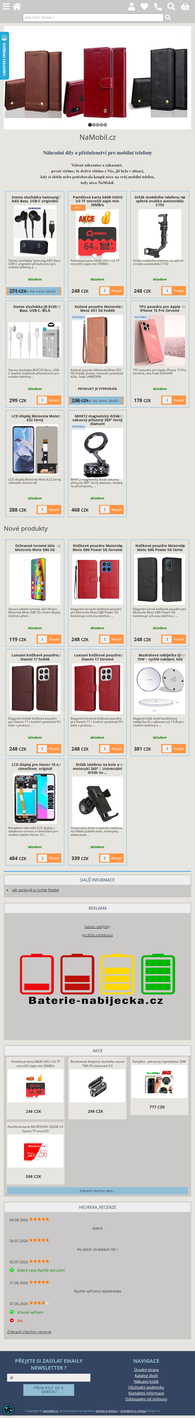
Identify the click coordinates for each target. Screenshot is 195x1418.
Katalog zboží (146, 1375)
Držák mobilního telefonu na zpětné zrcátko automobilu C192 (160, 201)
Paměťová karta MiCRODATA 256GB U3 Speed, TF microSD (35, 1129)
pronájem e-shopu (133, 1411)
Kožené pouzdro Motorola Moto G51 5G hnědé (97, 308)
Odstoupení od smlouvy (146, 1399)
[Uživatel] (147, 8)
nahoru (187, 1410)
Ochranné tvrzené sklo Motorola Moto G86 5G (35, 547)
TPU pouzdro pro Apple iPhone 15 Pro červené (159, 308)
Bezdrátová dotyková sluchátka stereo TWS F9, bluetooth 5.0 (97, 1063)
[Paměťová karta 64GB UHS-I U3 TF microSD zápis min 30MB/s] (97, 234)
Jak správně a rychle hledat (35, 890)
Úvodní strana (146, 1369)
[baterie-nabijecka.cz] (97, 1026)
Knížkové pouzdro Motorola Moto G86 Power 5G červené (97, 547)
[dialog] (8, 1409)
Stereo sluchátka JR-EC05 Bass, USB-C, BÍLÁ (35, 308)
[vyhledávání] (174, 8)
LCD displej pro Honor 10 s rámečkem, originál (35, 766)
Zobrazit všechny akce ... (97, 1190)
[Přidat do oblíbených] (59, 198)
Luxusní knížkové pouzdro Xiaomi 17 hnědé (35, 657)
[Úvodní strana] (19, 8)
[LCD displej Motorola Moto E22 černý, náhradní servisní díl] (35, 449)
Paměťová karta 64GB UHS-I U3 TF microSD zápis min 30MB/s (97, 201)
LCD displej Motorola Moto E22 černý (34, 418)
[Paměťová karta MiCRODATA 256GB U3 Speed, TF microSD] (35, 1151)
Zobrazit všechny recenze (29, 1332)
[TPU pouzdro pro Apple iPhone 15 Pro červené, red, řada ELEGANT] (160, 340)
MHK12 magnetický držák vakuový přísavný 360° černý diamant (97, 420)
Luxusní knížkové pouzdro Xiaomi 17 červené (97, 657)
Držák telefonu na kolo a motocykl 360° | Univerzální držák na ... (97, 768)
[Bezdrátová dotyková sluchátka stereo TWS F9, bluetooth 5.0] (97, 1086)
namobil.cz (50, 1411)
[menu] (6, 6)
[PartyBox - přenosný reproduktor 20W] (159, 1082)
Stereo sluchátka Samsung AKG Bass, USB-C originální (35, 199)
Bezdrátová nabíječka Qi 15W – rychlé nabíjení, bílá (160, 657)
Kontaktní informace (146, 1393)
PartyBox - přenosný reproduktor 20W (159, 1061)
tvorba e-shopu (106, 1411)
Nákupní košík (146, 1381)
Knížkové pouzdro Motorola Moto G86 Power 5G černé (159, 547)
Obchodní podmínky (146, 1387)
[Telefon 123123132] (160, 10)
